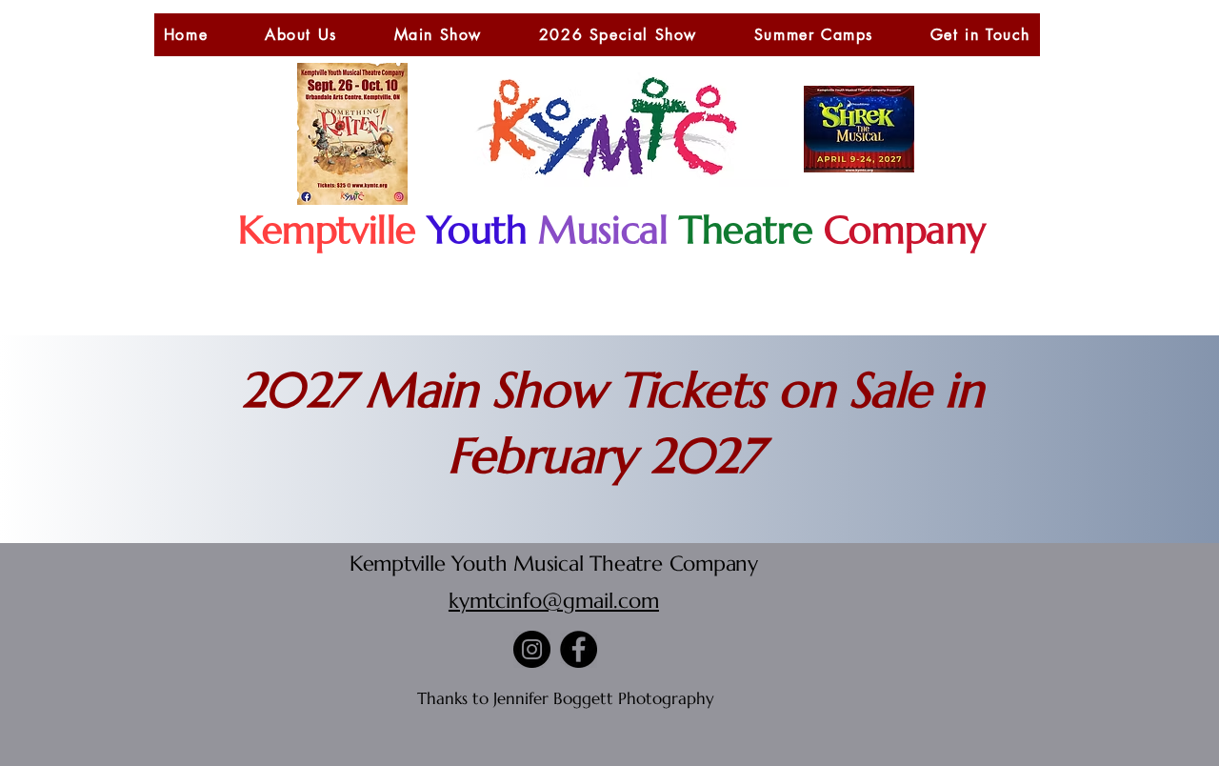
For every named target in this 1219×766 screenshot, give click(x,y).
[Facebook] (578, 649)
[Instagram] (531, 649)
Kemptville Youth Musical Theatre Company (554, 563)
